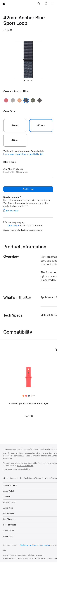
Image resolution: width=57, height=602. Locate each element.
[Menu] (53, 3)
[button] (38, 3)
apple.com (7, 458)
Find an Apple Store (28, 545)
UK (4, 550)
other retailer (44, 545)
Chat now (13, 225)
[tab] (24, 80)
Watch (13, 478)
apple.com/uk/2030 (25, 466)
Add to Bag (28, 189)
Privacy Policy (9, 558)
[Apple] (4, 478)
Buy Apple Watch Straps (30, 478)
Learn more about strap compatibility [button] (21, 154)
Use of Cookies (24, 558)
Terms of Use (39, 558)
